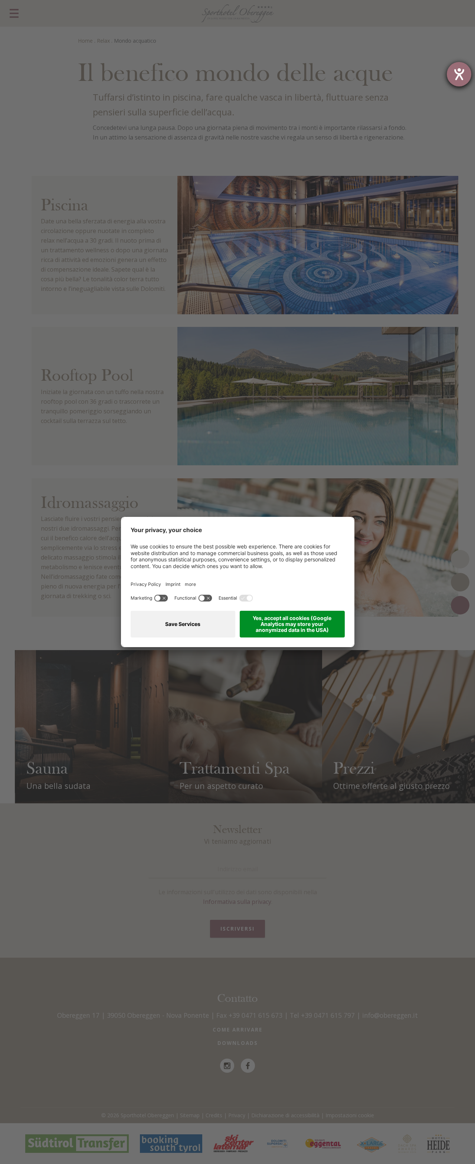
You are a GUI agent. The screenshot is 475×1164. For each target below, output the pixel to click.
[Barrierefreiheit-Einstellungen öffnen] (459, 74)
